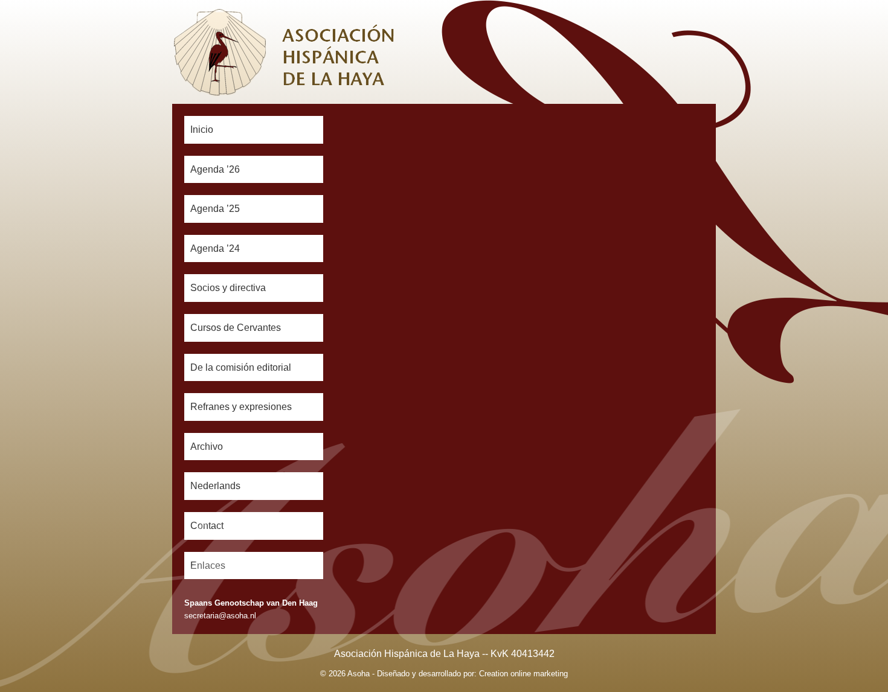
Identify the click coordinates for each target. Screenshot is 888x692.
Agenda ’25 (215, 208)
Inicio (201, 129)
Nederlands (215, 486)
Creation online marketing (523, 673)
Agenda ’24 (215, 248)
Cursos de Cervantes (235, 327)
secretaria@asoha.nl (220, 615)
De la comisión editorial (240, 367)
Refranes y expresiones (241, 407)
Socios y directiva (228, 288)
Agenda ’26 (215, 169)
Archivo (206, 446)
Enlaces (207, 565)
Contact (207, 526)
